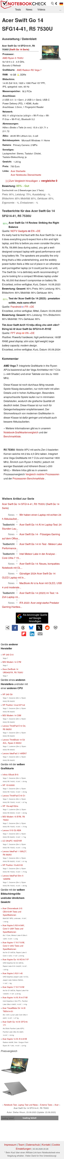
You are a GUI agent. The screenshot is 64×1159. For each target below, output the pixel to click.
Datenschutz (33, 1144)
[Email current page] (40, 634)
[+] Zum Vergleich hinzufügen (22, 181)
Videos (41, 9)
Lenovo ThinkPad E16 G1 (13, 795)
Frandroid (16, 306)
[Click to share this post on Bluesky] (31, 628)
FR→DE (29, 306)
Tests (18, 9)
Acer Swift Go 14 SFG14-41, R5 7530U (23, 504)
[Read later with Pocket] (55, 628)
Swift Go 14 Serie (19, 49)
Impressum (10, 1144)
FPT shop (16, 333)
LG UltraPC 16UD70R (12, 840)
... (60, 9)
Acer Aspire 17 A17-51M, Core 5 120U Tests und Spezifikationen (13, 945)
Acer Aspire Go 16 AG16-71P (15, 959)
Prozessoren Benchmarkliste (29, 478)
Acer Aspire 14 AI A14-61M (14, 1038)
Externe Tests (46, 1104)
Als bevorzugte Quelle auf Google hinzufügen (35, 618)
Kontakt (46, 1144)
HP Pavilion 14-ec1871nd (13, 704)
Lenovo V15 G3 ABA (11, 830)
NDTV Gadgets (19, 231)
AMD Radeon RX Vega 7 (29, 69)
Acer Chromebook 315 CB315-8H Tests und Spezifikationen (12, 911)
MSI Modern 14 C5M (11, 715)
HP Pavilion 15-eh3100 (12, 865)
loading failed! (8, 1118)
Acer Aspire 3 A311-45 (12, 973)
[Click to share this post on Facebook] (15, 628)
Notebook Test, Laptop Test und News (21, 1104)
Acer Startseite (18, 171)
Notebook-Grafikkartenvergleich (21, 432)
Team (21, 1144)
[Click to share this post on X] (39, 628)
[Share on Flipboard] (24, 634)
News (29, 9)
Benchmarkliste (12, 436)
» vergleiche (48, 181)
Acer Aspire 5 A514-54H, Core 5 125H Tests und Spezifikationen (13, 928)
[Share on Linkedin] (32, 634)
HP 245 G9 (7, 694)
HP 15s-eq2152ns (10, 805)
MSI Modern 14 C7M (11, 661)
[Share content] (8, 628)
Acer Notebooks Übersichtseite (26, 174)
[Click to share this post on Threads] (23, 628)
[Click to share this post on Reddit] (47, 628)
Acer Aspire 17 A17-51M (13, 986)
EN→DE (36, 231)
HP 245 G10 (8, 654)
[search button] (52, 3)
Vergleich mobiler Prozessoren (42, 474)
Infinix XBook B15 (10, 774)
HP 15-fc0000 (8, 785)
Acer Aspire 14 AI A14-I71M (14, 997)
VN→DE (30, 333)
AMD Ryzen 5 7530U (12, 57)
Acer (57, 1104)
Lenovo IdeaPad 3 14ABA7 (14, 753)
